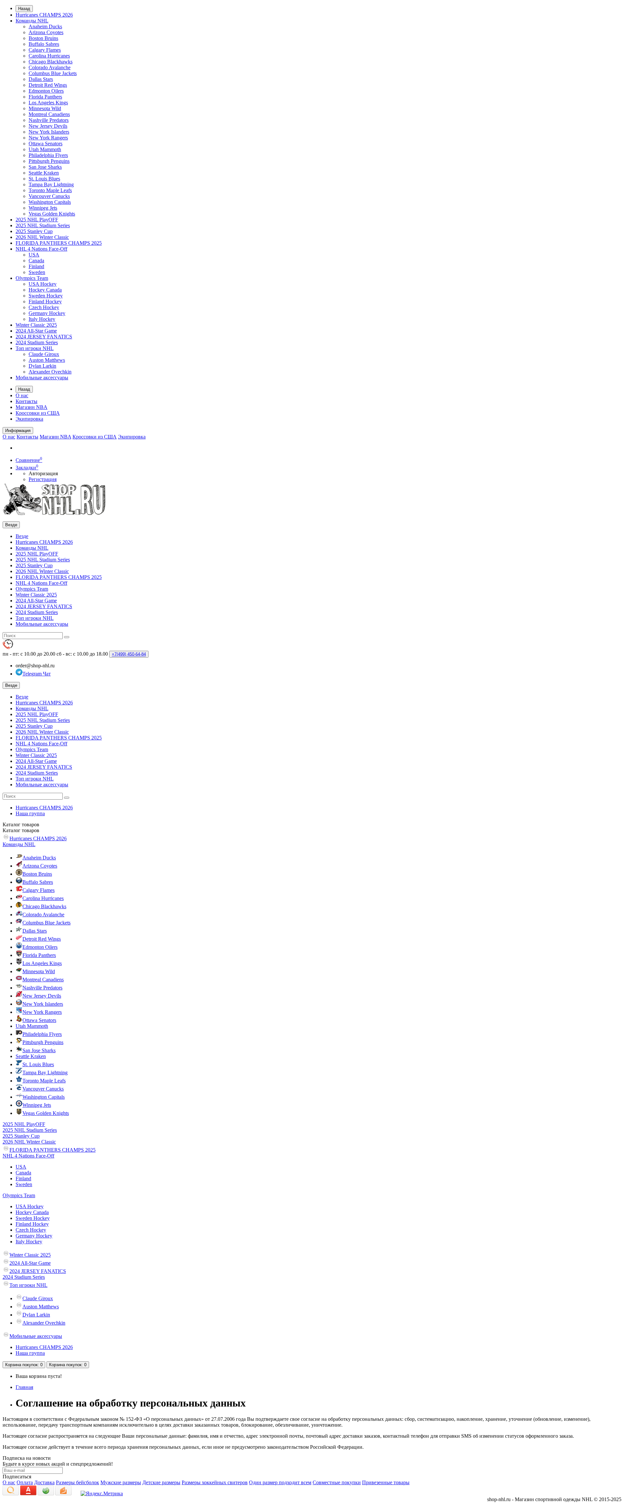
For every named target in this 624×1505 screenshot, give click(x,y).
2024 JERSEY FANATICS (44, 336)
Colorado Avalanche (50, 67)
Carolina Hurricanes (49, 56)
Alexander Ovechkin (50, 371)
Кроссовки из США (38, 413)
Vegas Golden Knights (52, 213)
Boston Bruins (43, 38)
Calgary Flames (45, 50)
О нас (22, 395)
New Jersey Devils (48, 126)
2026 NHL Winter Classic (42, 237)
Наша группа (30, 813)
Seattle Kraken (44, 173)
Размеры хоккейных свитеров (215, 1482)
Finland (36, 266)
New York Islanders (49, 132)
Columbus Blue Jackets (53, 73)
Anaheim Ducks (45, 26)
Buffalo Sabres (44, 44)
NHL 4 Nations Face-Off (41, 249)
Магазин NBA (31, 407)
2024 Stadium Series (37, 342)
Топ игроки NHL (35, 348)
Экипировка (29, 419)
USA (34, 254)
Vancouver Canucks (49, 196)
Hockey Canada (45, 290)
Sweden (37, 272)
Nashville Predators (49, 120)
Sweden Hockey (46, 295)
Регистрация (43, 479)
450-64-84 (129, 654)
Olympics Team (32, 278)
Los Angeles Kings (48, 102)
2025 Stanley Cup (34, 231)
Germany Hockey (47, 313)
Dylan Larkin (42, 366)
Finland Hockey (45, 301)
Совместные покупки (337, 1482)
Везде (22, 536)
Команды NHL (32, 20)
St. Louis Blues (44, 178)
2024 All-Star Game (36, 331)
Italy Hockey (42, 319)
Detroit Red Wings (48, 85)
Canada (36, 260)
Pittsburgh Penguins (49, 161)
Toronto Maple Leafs (50, 190)
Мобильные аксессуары (42, 377)
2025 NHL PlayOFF (37, 219)
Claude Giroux (44, 354)
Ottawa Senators (45, 143)
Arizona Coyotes (46, 32)
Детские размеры (161, 1482)
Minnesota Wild (45, 108)
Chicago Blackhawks (50, 61)
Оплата (25, 1482)
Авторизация (43, 473)
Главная (24, 1387)
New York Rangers (48, 137)
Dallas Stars (41, 79)
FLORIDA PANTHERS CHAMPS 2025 (59, 243)
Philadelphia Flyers (48, 155)
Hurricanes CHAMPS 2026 (44, 15)
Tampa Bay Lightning (51, 184)
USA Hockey (43, 284)
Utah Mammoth (45, 149)
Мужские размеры (120, 1482)
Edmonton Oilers (46, 91)
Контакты (26, 401)
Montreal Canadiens (49, 114)
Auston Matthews (47, 360)
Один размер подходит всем (280, 1482)
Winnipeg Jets (43, 208)
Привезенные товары (386, 1482)
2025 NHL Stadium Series (43, 225)
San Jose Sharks (45, 167)
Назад (24, 8)
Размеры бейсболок (77, 1482)
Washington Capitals (50, 202)
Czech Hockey (44, 307)
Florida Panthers (45, 96)
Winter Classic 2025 (36, 325)
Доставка (44, 1482)
